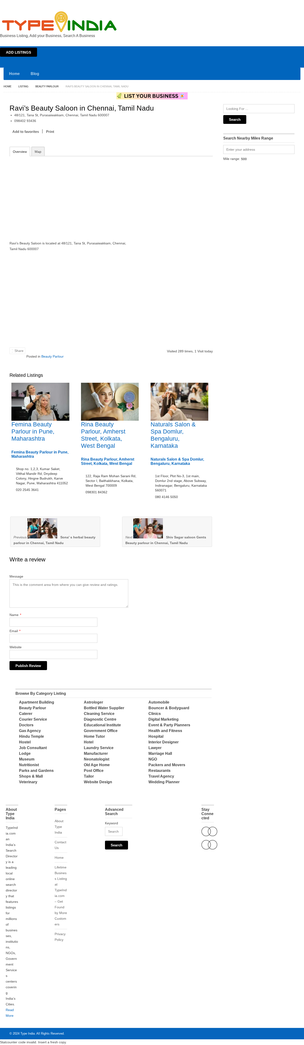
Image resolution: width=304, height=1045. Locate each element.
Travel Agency (161, 776)
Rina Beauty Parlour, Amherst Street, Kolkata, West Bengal (107, 461)
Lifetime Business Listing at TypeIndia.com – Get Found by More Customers (61, 895)
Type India (27, 1033)
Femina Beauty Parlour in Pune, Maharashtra (32, 431)
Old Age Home (97, 765)
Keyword (111, 823)
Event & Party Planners (169, 725)
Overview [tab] (20, 152)
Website (16, 647)
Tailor (89, 776)
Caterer (25, 714)
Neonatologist (96, 759)
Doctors (26, 725)
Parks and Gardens (36, 771)
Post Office (94, 771)
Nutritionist (29, 765)
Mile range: (231, 159)
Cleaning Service (99, 714)
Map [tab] (38, 152)
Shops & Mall (31, 776)
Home (258, 4)
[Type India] (59, 22)
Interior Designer (163, 742)
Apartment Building (36, 702)
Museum (26, 759)
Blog (35, 74)
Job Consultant (33, 748)
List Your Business (290, 4)
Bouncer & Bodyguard (168, 708)
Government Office (101, 731)
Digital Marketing (163, 719)
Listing (23, 86)
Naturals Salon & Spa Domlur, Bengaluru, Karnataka (177, 461)
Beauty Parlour (47, 86)
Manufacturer (96, 753)
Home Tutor (94, 736)
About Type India (59, 826)
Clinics (154, 714)
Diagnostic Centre (100, 719)
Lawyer (155, 748)
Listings (270, 4)
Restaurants (159, 771)
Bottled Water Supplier (104, 708)
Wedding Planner (164, 782)
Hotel (88, 742)
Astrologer (93, 702)
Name (15, 615)
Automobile (158, 702)
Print (50, 132)
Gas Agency (30, 731)
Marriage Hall (160, 753)
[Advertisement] (71, 195)
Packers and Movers (166, 765)
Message (16, 576)
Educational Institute (102, 725)
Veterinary (28, 782)
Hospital (155, 736)
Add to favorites (25, 132)
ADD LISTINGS (18, 52)
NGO (152, 759)
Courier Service (33, 719)
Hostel (25, 742)
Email (15, 631)
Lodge (25, 753)
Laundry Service (99, 748)
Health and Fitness (165, 731)
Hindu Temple (31, 736)
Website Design (98, 782)
